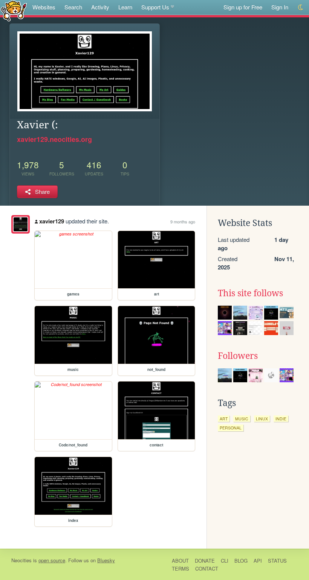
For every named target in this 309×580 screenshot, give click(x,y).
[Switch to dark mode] (301, 7)
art (224, 419)
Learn (125, 7)
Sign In (279, 7)
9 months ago (182, 221)
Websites (43, 7)
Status (277, 560)
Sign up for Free (242, 7)
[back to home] (14, 10)
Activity (100, 7)
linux (262, 419)
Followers (238, 356)
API (258, 560)
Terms (180, 568)
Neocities (21, 560)
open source (51, 560)
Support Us (155, 7)
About (180, 560)
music (241, 419)
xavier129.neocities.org (54, 139)
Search (73, 7)
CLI (224, 560)
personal (231, 428)
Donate (205, 560)
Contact (206, 568)
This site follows (250, 293)
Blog (241, 560)
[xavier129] (20, 224)
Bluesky (106, 560)
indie (280, 419)
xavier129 (51, 221)
